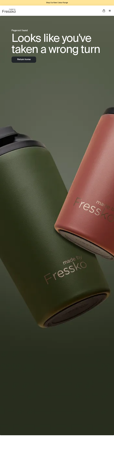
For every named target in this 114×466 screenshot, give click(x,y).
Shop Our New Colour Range (57, 3)
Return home (23, 59)
